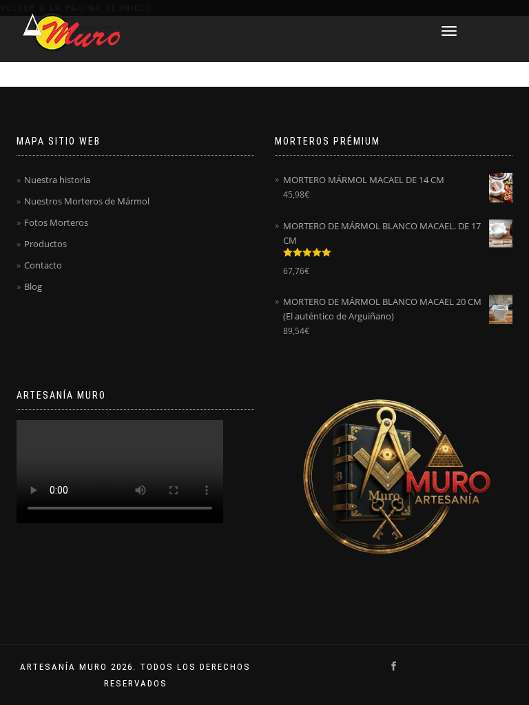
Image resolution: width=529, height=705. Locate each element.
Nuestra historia (57, 179)
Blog (33, 286)
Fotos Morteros (56, 222)
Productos (45, 244)
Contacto (43, 265)
